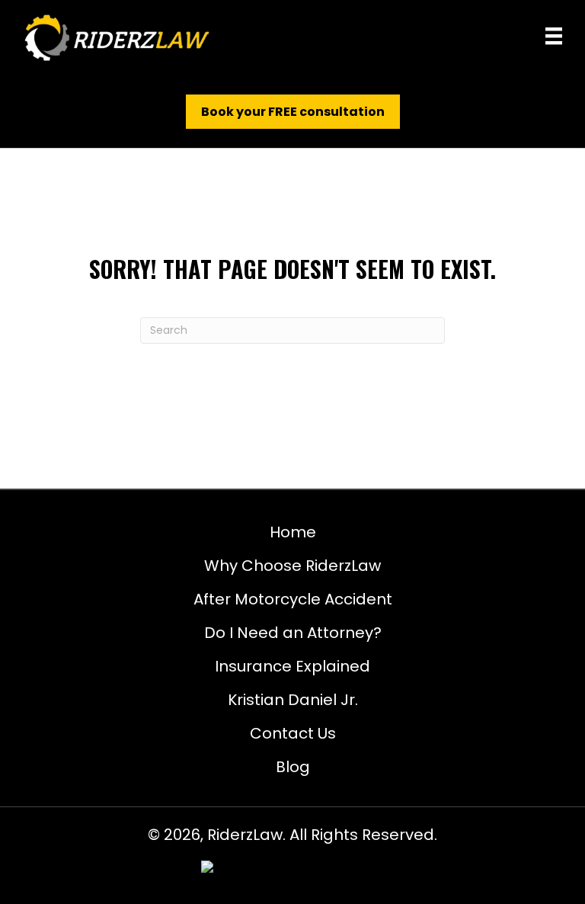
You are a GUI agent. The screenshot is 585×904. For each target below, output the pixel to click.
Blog (293, 767)
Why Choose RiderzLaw (292, 565)
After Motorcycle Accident (292, 599)
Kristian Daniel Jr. (293, 700)
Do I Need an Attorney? (293, 633)
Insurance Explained (292, 666)
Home (293, 532)
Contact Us (293, 733)
